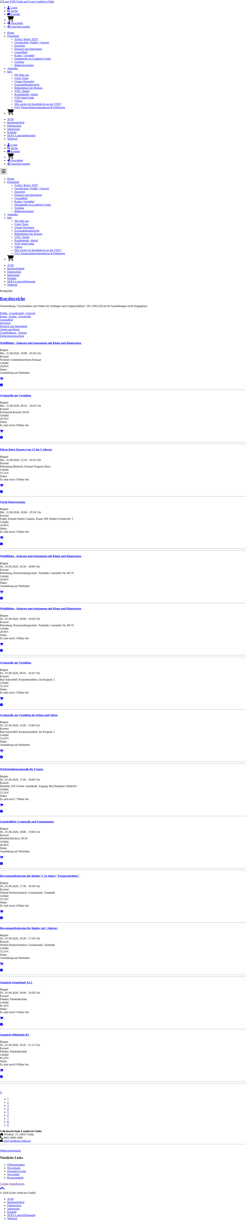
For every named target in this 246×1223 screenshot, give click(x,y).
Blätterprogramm (24, 65)
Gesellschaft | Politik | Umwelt (31, 42)
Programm (13, 35)
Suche (14, 10)
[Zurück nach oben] (2, 1189)
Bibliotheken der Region (28, 87)
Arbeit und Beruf (9, 329)
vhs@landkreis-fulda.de (17, 1140)
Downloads (13, 1167)
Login (13, 7)
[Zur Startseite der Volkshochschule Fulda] (27, 1)
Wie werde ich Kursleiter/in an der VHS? (37, 104)
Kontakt (15, 14)
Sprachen (19, 45)
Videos (18, 100)
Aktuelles (12, 68)
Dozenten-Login (16, 1171)
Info (9, 71)
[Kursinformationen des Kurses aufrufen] (1, 385)
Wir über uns (21, 74)
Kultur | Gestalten (24, 55)
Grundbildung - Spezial (13, 332)
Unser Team (21, 78)
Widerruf (12, 138)
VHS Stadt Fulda (24, 97)
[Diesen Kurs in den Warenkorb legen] (1, 431)
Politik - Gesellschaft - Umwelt (17, 313)
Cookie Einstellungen (12, 1183)
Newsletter (16, 23)
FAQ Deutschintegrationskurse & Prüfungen (39, 107)
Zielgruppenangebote (12, 335)
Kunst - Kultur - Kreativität (15, 316)
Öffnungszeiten (16, 1164)
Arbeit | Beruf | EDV (26, 39)
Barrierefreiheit (15, 122)
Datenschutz (14, 125)
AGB (10, 119)
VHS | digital (21, 91)
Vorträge (19, 61)
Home (10, 32)
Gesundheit (20, 52)
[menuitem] (126, 7)
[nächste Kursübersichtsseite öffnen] (1, 1092)
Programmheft (15, 1177)
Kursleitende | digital (26, 94)
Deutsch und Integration (28, 48)
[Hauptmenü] (3, 171)
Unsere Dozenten (24, 81)
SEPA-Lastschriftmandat (21, 135)
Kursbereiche (12, 298)
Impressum (13, 129)
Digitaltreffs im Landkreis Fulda (32, 58)
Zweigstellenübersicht (26, 84)
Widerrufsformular (10, 1150)
